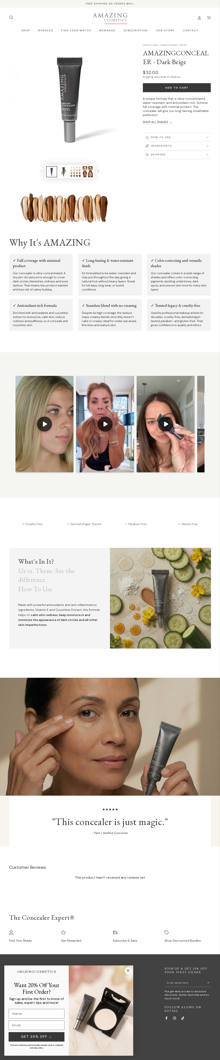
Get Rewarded (71, 941)
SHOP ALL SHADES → (157, 122)
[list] (110, 523)
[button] (11, 17)
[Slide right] (98, 172)
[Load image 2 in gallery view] (63, 171)
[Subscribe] (209, 983)
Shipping (148, 76)
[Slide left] (41, 172)
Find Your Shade (20, 941)
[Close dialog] (128, 970)
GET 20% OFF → (36, 1036)
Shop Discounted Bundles (183, 941)
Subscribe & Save (125, 941)
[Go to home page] (110, 17)
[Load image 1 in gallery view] (51, 171)
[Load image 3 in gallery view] (75, 171)
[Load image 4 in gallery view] (87, 171)
